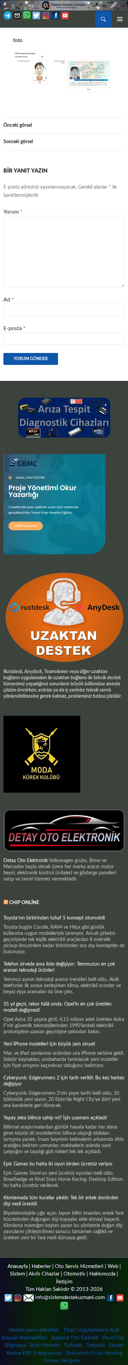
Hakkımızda (102, 1274)
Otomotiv (74, 1274)
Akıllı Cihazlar (44, 1274)
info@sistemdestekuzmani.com (70, 1297)
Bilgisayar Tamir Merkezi (32, 1345)
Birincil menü (120, 19)
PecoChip (113, 1337)
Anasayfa (18, 1266)
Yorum (13, 212)
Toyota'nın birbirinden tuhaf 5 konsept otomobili (54, 918)
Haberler (41, 1266)
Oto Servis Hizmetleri (79, 1266)
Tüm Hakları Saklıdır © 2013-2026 (64, 1289)
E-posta (14, 328)
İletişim (64, 1281)
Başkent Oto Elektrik (74, 1337)
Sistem (17, 1274)
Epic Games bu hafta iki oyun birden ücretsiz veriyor (58, 1164)
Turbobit (73, 1345)
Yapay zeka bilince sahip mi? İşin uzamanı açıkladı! (55, 1118)
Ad (8, 299)
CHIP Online (24, 902)
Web (113, 1266)
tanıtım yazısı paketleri (34, 1330)
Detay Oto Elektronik (25, 860)
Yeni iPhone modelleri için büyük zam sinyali (49, 1044)
